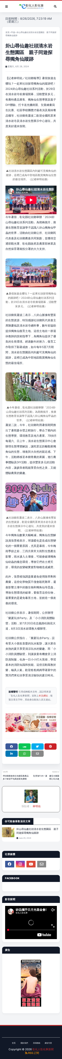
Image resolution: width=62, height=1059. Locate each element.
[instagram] (20, 864)
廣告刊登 (48, 1043)
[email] (41, 864)
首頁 (7, 32)
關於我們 (24, 1043)
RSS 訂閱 (33, 1053)
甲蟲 (13, 32)
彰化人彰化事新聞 (43, 1049)
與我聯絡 (36, 1043)
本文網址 (43, 695)
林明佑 (36, 806)
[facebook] (9, 864)
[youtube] (31, 864)
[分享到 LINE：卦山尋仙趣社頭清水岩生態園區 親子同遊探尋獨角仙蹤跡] (25, 746)
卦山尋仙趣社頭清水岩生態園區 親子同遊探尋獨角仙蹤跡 (37, 830)
